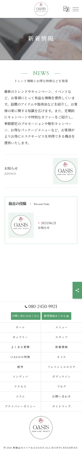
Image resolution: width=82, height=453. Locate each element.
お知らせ (11, 168)
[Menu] (75, 9)
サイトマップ (61, 406)
